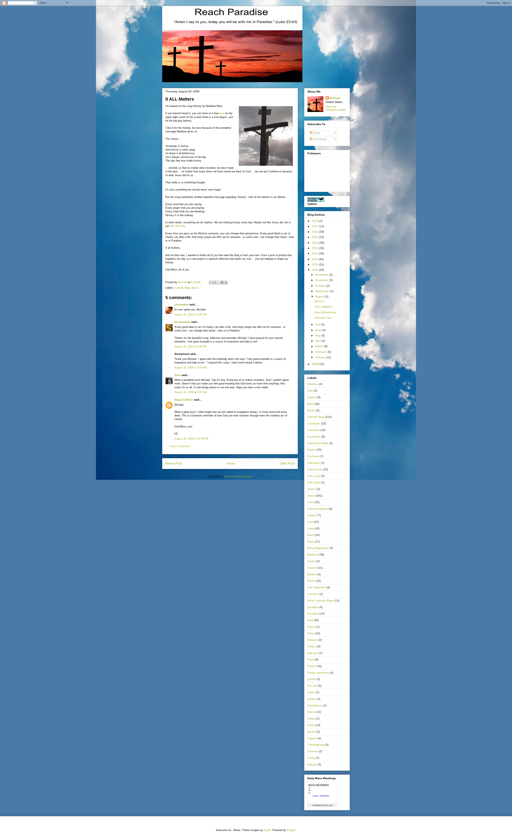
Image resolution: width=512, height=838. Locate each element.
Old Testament (316, 587)
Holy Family (314, 469)
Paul (310, 620)
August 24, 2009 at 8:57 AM (190, 392)
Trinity (311, 757)
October (320, 285)
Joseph (312, 515)
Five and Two (322, 317)
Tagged (312, 738)
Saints (311, 711)
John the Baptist (317, 508)
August (320, 296)
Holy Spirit (313, 482)
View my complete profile (336, 108)
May (318, 335)
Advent (311, 397)
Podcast (312, 639)
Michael (335, 98)
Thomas (312, 751)
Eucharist (313, 456)
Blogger (291, 830)
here (221, 113)
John (310, 502)
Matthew (312, 554)
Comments (319, 139)
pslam (311, 692)
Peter (310, 633)
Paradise (313, 613)
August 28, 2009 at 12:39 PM (191, 438)
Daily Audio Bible (317, 443)
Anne (177, 375)
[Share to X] (218, 282)
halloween (313, 462)
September (322, 291)
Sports (311, 731)
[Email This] (211, 282)
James (311, 489)
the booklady (182, 321)
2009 (315, 269)
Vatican (312, 764)
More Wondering (325, 312)
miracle (312, 567)
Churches (313, 430)
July (318, 324)
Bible (310, 403)
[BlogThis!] (215, 282)
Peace (311, 626)
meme (311, 561)
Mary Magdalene (318, 548)
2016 (315, 231)
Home (231, 463)
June (318, 330)
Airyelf (267, 830)
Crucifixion (314, 436)
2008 (315, 364)
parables (312, 607)
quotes (311, 698)
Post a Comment (180, 446)
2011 (315, 259)
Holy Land (313, 476)
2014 (315, 242)
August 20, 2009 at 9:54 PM (190, 367)
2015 (315, 237)
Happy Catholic (183, 399)
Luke (310, 528)
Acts (310, 390)
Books (311, 410)
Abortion (312, 384)
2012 (315, 253)
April (318, 340)
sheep (311, 718)
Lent (310, 521)
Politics (311, 646)
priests (311, 679)
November (322, 280)
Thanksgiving (315, 744)
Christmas (313, 423)
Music (195, 287)
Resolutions (314, 705)
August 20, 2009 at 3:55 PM (190, 314)
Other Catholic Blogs (320, 600)
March (319, 346)
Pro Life (312, 685)
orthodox (313, 594)
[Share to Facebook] (222, 282)
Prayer (311, 666)
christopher (181, 304)
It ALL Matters (323, 306)
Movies (311, 574)
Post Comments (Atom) (238, 476)
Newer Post (173, 463)
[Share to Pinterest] (226, 282)
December (322, 274)
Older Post (287, 463)
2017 (315, 226)
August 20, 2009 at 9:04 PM (190, 346)
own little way (177, 225)
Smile (310, 725)
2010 (315, 264)
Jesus (311, 495)
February (321, 351)
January (320, 357)
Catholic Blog (182, 287)
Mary (310, 541)
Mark (310, 535)
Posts (316, 132)
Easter (311, 449)
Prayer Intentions (318, 672)
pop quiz (312, 652)
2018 (315, 220)
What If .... (320, 301)
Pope (310, 659)
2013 (315, 248)
